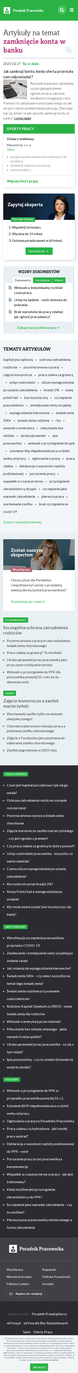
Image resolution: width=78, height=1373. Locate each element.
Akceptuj (39, 1367)
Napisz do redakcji (29, 1293)
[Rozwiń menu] (71, 10)
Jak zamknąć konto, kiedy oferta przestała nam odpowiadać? (38, 74)
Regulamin (49, 1269)
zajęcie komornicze (17, 375)
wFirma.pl (14, 1323)
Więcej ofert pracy (22, 181)
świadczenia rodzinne (33, 420)
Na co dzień (31, 64)
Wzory (59, 280)
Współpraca (14, 1269)
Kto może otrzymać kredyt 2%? (30, 884)
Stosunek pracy (15, 620)
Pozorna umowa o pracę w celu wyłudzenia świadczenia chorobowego (38, 643)
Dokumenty (23, 280)
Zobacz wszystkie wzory (37, 327)
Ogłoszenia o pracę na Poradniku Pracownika (40, 1121)
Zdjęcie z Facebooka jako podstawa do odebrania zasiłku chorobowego (36, 740)
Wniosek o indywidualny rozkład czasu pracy (38, 290)
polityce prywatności (50, 1360)
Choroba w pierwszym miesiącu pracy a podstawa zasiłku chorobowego (36, 728)
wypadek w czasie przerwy (23, 481)
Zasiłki (9, 693)
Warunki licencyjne (19, 1276)
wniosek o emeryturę (18, 428)
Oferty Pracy (42, 1332)
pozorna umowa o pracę (41, 367)
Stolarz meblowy (20, 139)
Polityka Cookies (17, 1284)
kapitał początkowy (18, 359)
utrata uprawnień (33, 435)
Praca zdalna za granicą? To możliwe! (34, 652)
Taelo (27, 1332)
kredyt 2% (51, 390)
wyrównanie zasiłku (17, 504)
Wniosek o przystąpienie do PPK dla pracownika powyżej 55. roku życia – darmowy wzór (34, 677)
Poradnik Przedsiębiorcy (49, 1314)
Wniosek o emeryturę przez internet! (34, 1021)
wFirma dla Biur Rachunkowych (46, 1323)
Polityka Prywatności (56, 1276)
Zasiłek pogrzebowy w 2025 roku (32, 750)
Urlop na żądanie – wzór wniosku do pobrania (40, 302)
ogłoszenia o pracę (46, 458)
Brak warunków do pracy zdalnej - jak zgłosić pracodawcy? (39, 314)
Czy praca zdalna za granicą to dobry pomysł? (41, 846)
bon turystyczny (36, 397)
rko (58, 420)
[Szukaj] (62, 10)
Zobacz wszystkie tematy (22, 522)
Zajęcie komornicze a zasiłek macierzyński (31, 703)
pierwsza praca (52, 496)
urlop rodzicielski (22, 382)
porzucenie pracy (42, 473)
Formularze (42, 280)
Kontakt (48, 1284)
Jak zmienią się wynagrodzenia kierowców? (39, 968)
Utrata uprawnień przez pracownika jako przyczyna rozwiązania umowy (37, 662)
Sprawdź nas (37, 251)
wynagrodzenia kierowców (30, 413)
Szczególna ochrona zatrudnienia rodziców (35, 630)
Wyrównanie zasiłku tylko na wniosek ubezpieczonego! (34, 716)
